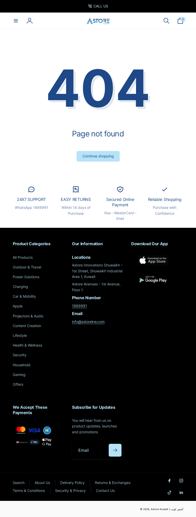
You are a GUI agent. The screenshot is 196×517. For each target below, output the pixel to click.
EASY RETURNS (76, 199)
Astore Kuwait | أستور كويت (167, 509)
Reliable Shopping (164, 199)
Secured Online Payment (120, 202)
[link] (98, 6)
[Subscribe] (115, 450)
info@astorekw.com (88, 321)
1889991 (79, 306)
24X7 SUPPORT (31, 199)
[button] (15, 20)
